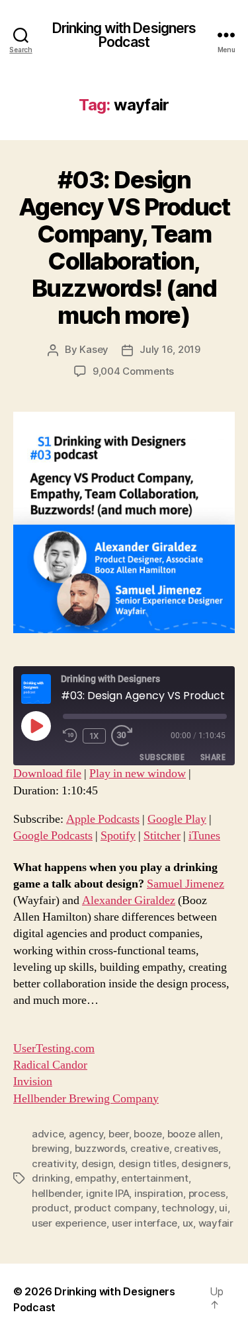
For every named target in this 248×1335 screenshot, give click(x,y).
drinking (51, 1178)
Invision (32, 1081)
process (207, 1193)
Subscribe (162, 757)
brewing (50, 1148)
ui (223, 1208)
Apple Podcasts (103, 819)
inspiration (158, 1193)
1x (94, 736)
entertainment (154, 1178)
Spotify (118, 835)
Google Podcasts (53, 835)
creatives (196, 1148)
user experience (69, 1223)
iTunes (204, 835)
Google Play (176, 819)
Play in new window (137, 773)
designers (204, 1163)
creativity (54, 1163)
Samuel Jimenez (185, 884)
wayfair (215, 1223)
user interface (144, 1223)
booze (148, 1133)
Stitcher (162, 835)
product (50, 1208)
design (97, 1163)
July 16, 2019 (170, 349)
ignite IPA (107, 1193)
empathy (95, 1178)
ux (188, 1223)
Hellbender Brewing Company (86, 1098)
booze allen (193, 1133)
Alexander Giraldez (128, 900)
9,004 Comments (133, 371)
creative (149, 1148)
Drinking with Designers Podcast (124, 35)
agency (86, 1133)
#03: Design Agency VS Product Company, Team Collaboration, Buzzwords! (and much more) (124, 247)
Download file (47, 773)
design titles (147, 1163)
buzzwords (100, 1148)
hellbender (56, 1193)
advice (47, 1133)
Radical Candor (50, 1065)
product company (115, 1208)
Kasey (93, 349)
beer (118, 1133)
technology (187, 1208)
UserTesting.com (54, 1048)
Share (213, 757)
